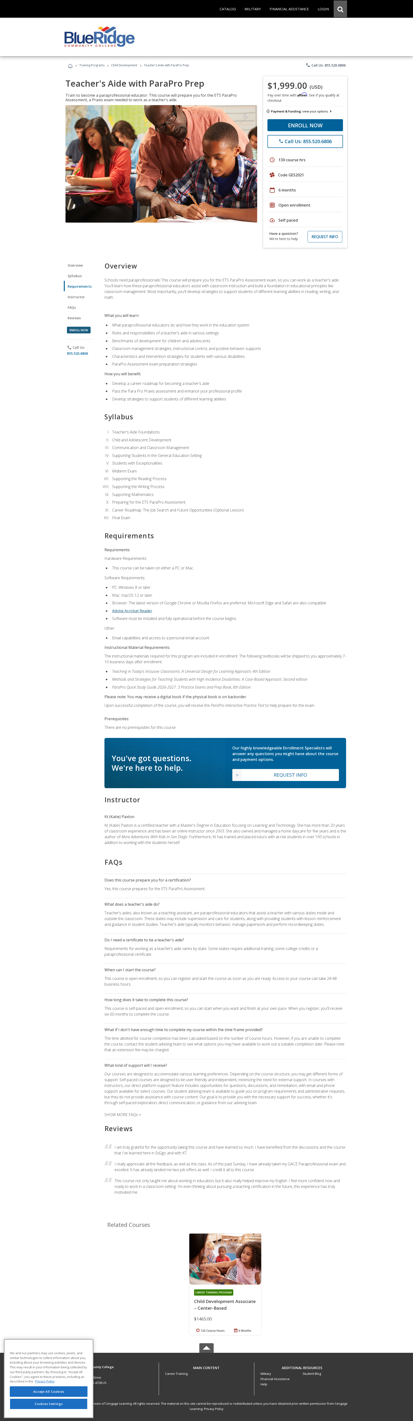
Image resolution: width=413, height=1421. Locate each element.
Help (264, 1384)
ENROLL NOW (305, 125)
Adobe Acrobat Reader (132, 610)
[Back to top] (206, 1366)
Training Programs (91, 65)
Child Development (124, 65)
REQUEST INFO (325, 236)
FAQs (72, 307)
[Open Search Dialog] (340, 8)
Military (266, 1373)
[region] (48, 1378)
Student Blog (312, 1373)
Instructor (76, 297)
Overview (75, 265)
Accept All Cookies (48, 1391)
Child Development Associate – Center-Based (225, 1304)
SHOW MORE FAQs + (122, 1114)
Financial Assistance (275, 1379)
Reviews (74, 318)
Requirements (80, 286)
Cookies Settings (49, 1404)
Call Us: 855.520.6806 (326, 65)
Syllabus (75, 276)
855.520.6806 (77, 353)
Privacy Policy (213, 1409)
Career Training (176, 1373)
